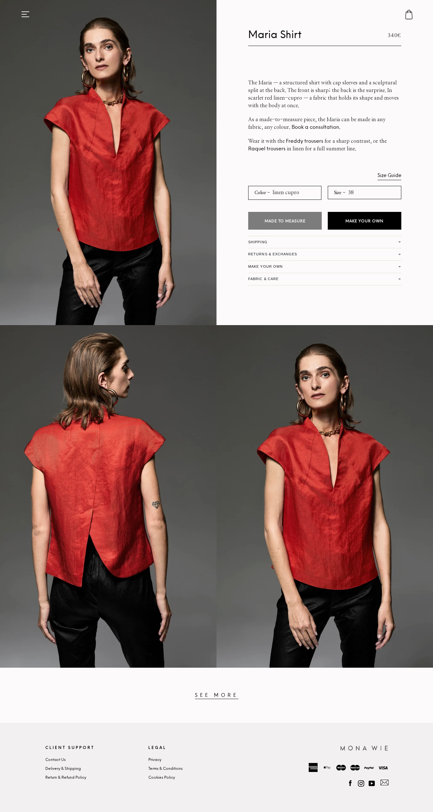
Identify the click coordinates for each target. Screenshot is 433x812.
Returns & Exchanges (272, 254)
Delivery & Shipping (63, 768)
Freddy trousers (304, 141)
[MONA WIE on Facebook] (350, 783)
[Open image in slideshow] (108, 162)
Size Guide (389, 176)
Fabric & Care (263, 279)
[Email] (383, 782)
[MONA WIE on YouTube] (372, 783)
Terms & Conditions (165, 768)
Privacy (154, 759)
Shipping (257, 242)
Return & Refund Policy (65, 777)
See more (216, 695)
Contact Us (55, 759)
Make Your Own (365, 221)
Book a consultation (315, 127)
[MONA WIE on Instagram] (361, 783)
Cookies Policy (161, 777)
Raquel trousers (267, 149)
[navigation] (25, 14)
